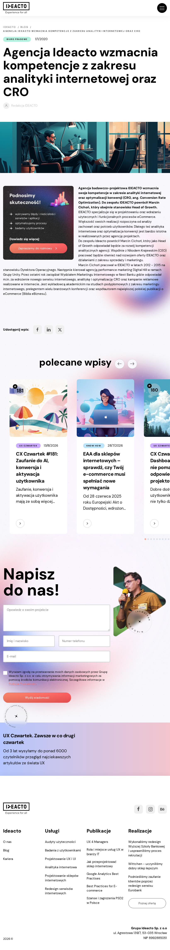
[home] (16, 8)
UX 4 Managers (97, 842)
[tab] (145, 539)
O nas (7, 842)
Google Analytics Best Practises (103, 876)
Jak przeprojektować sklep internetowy (102, 864)
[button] (162, 8)
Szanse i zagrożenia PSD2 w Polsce (105, 900)
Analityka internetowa (61, 867)
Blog (6, 850)
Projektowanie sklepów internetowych (61, 878)
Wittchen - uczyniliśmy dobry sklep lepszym (145, 866)
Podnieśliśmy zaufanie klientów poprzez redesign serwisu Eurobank (144, 883)
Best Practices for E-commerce (102, 888)
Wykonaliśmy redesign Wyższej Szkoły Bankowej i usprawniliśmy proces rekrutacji (146, 848)
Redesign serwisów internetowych (59, 891)
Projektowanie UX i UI (60, 859)
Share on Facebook (37, 329)
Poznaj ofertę (147, 903)
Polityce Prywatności (22, 684)
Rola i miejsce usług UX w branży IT (105, 851)
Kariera (8, 859)
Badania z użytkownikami (63, 850)
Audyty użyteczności (60, 842)
